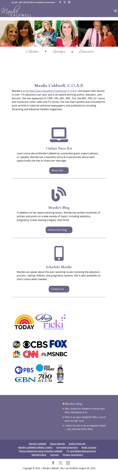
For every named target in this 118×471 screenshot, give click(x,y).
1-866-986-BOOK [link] (25, 2)
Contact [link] (54, 454)
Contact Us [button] (57, 289)
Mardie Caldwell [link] (37, 443)
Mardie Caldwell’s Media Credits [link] (35, 447)
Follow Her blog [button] (57, 230)
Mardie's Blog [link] (59, 207)
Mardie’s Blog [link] (73, 404)
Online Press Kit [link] (59, 148)
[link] (16, 10)
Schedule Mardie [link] (59, 267)
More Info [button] (57, 170)
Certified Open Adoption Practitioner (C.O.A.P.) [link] (51, 91)
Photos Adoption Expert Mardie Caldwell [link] (40, 451)
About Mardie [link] (57, 443)
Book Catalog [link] (89, 447)
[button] (60, 2)
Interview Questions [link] (67, 447)
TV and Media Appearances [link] (81, 451)
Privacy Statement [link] (73, 454)
